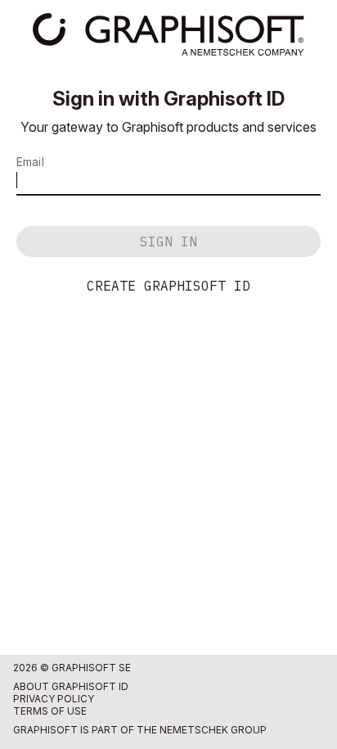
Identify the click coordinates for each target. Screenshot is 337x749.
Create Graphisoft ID (168, 285)
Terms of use (50, 711)
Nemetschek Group (213, 730)
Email (30, 162)
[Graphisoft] (168, 34)
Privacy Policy (53, 699)
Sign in (168, 241)
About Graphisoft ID (70, 686)
